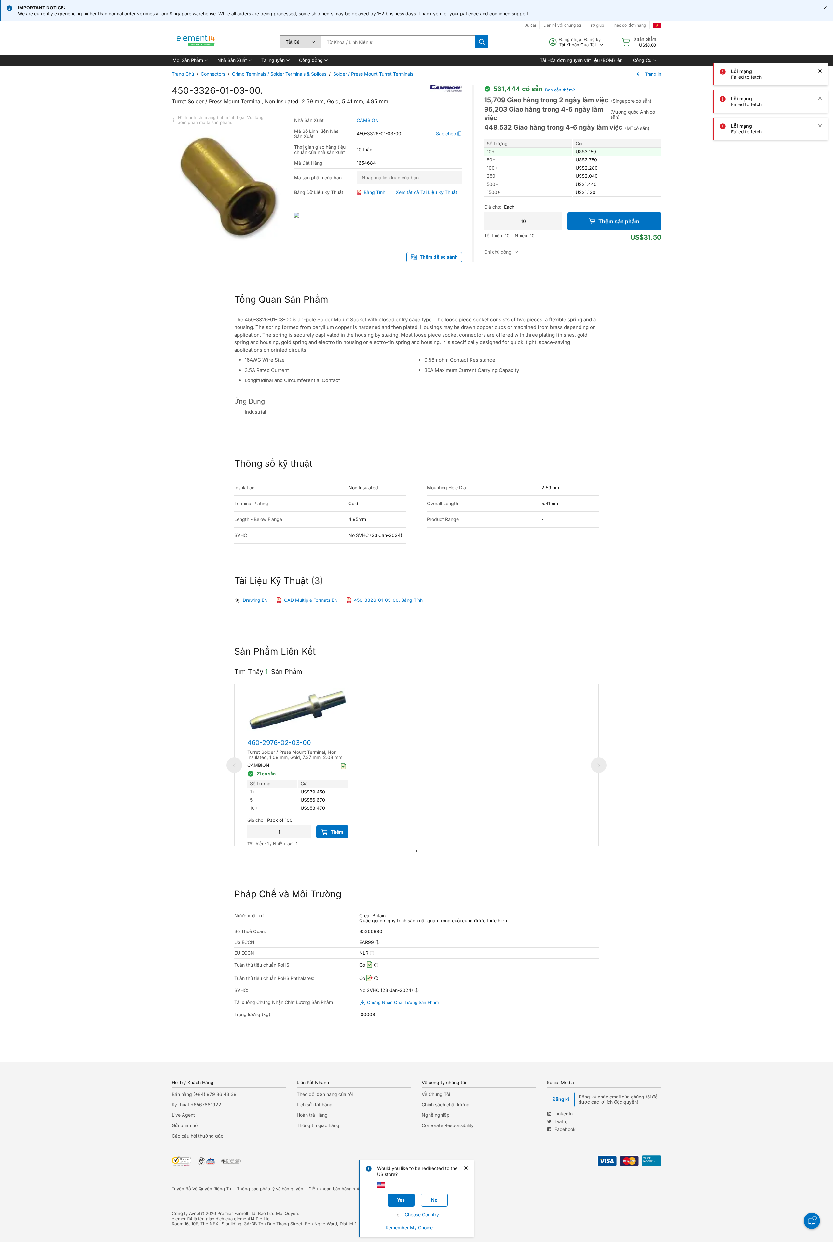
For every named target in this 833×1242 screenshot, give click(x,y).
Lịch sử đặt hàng (315, 1104)
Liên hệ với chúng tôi (562, 25)
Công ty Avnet (186, 1213)
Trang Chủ (183, 73)
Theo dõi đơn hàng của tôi (325, 1094)
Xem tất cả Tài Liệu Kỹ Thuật (426, 192)
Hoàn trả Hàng (312, 1115)
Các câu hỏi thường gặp (198, 1135)
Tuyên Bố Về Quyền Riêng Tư (201, 1188)
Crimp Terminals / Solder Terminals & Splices (279, 73)
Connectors (213, 73)
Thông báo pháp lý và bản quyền (270, 1188)
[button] (189, 60)
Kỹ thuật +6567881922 (196, 1104)
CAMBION (368, 120)
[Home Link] (196, 42)
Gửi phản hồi (185, 1125)
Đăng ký (592, 39)
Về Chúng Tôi (436, 1094)
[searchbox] (398, 41)
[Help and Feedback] (812, 1221)
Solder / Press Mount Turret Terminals (373, 73)
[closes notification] (825, 8)
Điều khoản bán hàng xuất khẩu (341, 1188)
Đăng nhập (570, 39)
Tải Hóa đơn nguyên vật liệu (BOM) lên (581, 60)
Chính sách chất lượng (446, 1104)
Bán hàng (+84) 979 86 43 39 (204, 1094)
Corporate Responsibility (448, 1125)
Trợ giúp (596, 25)
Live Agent (183, 1115)
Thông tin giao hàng (318, 1125)
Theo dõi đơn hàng (629, 25)
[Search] (481, 41)
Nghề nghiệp (436, 1115)
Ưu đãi (530, 25)
